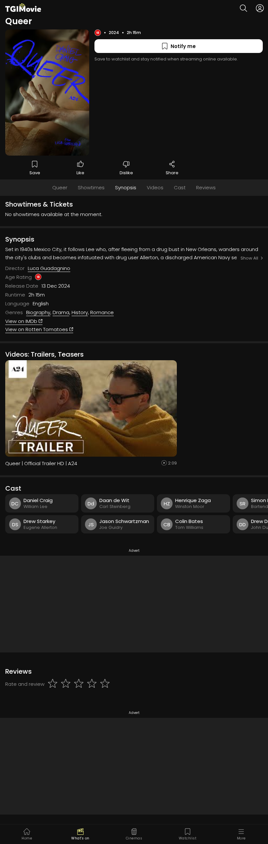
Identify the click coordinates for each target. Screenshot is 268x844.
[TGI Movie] (23, 7)
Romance (102, 312)
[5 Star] (105, 684)
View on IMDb (22, 321)
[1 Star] (53, 684)
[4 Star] (92, 684)
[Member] (260, 8)
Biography (38, 312)
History (80, 312)
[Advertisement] (134, 604)
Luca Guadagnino (49, 268)
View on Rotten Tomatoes (37, 329)
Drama (61, 312)
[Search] (243, 8)
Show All (249, 258)
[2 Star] (66, 684)
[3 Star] (79, 684)
